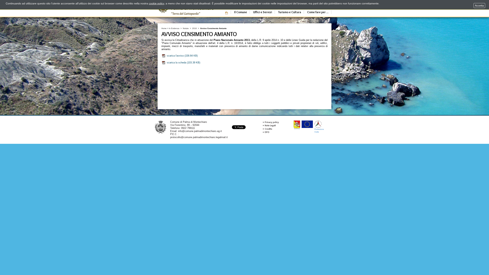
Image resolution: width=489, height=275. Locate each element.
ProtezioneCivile (319, 130)
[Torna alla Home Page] (160, 127)
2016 (194, 28)
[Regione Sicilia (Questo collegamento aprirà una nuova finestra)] (297, 125)
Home (164, 28)
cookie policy (156, 3)
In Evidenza (174, 28)
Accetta (479, 5)
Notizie (186, 28)
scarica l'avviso (182, 55)
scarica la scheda (183, 62)
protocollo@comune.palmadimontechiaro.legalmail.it (199, 137)
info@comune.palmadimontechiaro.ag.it (200, 131)
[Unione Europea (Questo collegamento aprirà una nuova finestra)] (307, 124)
